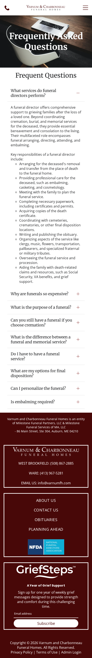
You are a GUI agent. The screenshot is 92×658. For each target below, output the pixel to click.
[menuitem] (46, 500)
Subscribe (46, 623)
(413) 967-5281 (51, 473)
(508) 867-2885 (62, 463)
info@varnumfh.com (54, 483)
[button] (85, 7)
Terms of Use (47, 652)
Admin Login (71, 652)
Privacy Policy (22, 652)
